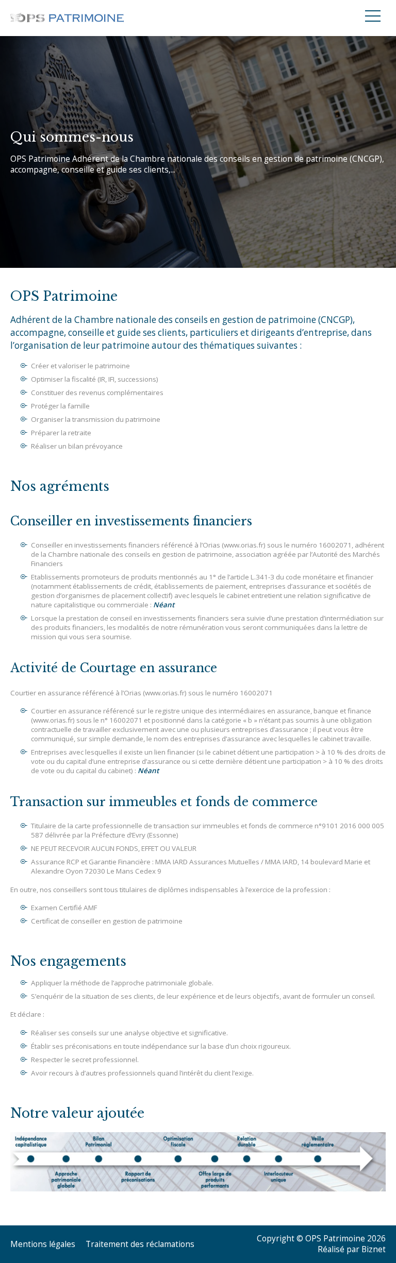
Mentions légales (42, 1244)
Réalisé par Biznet (352, 1249)
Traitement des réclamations (140, 1244)
